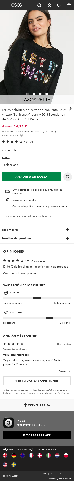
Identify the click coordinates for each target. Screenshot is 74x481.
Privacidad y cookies (60, 474)
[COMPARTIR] (70, 109)
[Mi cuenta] (49, 5)
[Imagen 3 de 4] (40, 94)
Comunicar (65, 370)
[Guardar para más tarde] (67, 176)
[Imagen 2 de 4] (34, 94)
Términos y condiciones (59, 478)
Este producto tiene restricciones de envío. (28, 215)
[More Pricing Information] (21, 135)
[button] (31, 176)
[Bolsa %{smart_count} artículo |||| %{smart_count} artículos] (69, 5)
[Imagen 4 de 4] (46, 94)
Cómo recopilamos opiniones (20, 273)
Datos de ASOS (38, 474)
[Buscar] (39, 5)
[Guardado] (59, 5)
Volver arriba (39, 405)
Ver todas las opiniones (37, 381)
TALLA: (6, 157)
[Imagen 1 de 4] (27, 94)
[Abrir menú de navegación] (5, 5)
